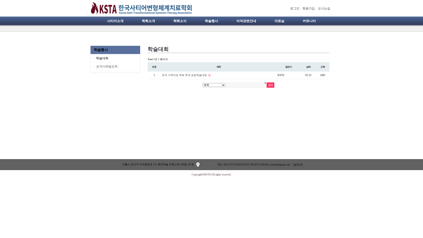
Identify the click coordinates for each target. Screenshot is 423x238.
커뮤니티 (309, 21)
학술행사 (211, 21)
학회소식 (180, 21)
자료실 (279, 21)
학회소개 (148, 21)
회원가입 (308, 8)
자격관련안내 (246, 21)
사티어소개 (115, 21)
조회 (323, 66)
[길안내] (298, 164)
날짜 (308, 66)
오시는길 (324, 8)
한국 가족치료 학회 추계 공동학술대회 (185, 75)
